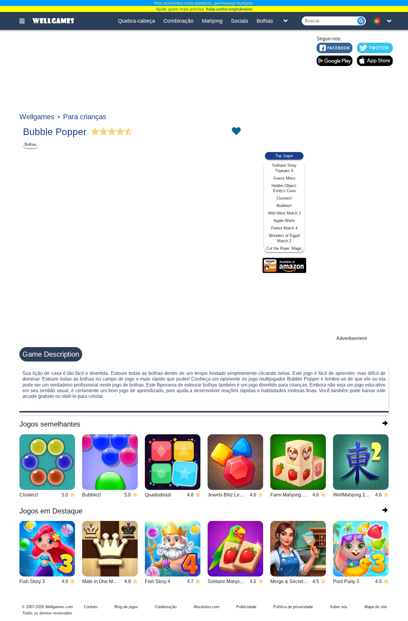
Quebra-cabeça (136, 21)
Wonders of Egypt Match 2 (284, 238)
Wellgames (36, 117)
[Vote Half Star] (129, 132)
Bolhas (265, 21)
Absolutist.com (207, 607)
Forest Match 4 (284, 228)
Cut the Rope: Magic (284, 248)
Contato (90, 607)
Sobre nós (338, 607)
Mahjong (212, 21)
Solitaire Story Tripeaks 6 (284, 168)
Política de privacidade (293, 607)
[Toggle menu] (25, 21)
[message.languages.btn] (378, 21)
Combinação (178, 21)
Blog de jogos (126, 607)
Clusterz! (284, 198)
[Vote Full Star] (95, 132)
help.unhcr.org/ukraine (229, 9)
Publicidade (246, 607)
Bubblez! (284, 205)
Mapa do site (375, 607)
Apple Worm (284, 220)
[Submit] (361, 21)
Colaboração (166, 607)
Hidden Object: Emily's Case (284, 188)
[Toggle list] (286, 21)
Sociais (239, 21)
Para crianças (84, 117)
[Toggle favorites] (235, 131)
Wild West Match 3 (284, 213)
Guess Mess (284, 178)
